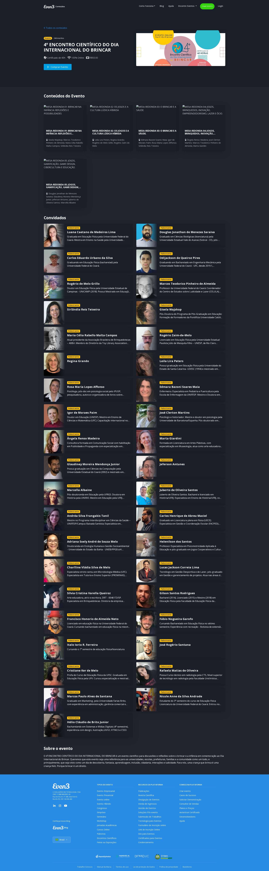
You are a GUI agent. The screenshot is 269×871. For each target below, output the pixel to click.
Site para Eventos (146, 833)
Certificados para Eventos (150, 838)
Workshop (101, 821)
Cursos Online (103, 829)
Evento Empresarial (106, 791)
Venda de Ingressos (147, 803)
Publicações (143, 791)
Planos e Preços (186, 808)
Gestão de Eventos (147, 808)
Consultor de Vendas (189, 803)
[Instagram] (60, 805)
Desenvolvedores (187, 816)
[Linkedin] (54, 805)
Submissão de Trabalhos (149, 816)
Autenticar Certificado (189, 812)
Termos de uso (122, 867)
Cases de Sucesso (187, 795)
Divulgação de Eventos (148, 799)
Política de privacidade (168, 867)
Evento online (103, 799)
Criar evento (207, 6)
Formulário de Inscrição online (152, 825)
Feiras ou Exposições (106, 842)
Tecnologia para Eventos (149, 821)
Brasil (61, 839)
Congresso (102, 808)
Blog (162, 6)
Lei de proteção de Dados (144, 867)
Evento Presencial (105, 795)
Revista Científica (146, 795)
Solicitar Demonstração (190, 799)
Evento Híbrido (104, 803)
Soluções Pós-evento (148, 812)
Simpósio (101, 812)
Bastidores (187, 867)
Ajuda (171, 6)
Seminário (101, 816)
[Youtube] (65, 805)
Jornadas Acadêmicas (107, 825)
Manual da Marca (104, 867)
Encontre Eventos (186, 6)
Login (220, 6)
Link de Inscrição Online (149, 829)
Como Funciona (146, 6)
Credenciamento (146, 842)
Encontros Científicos (106, 838)
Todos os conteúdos (56, 27)
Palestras (101, 833)
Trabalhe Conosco (84, 867)
